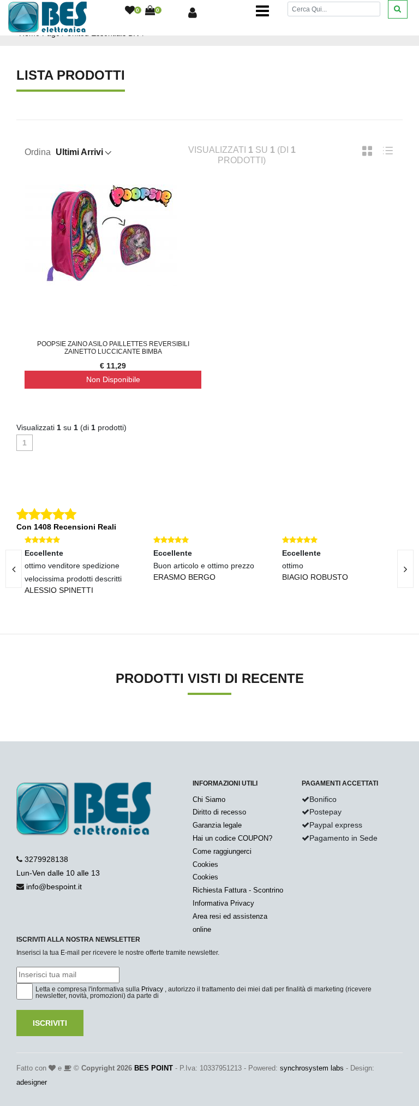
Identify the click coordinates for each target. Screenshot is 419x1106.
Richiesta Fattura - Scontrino (238, 890)
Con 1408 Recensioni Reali (66, 526)
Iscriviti (50, 1023)
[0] (130, 11)
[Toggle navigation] (262, 11)
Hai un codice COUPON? (232, 838)
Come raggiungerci (222, 851)
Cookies (205, 864)
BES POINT (153, 1068)
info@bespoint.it (54, 886)
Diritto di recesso (219, 812)
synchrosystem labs (312, 1068)
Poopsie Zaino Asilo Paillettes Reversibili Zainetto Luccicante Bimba (113, 347)
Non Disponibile (113, 379)
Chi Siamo (209, 799)
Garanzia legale (217, 825)
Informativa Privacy (223, 903)
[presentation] (405, 569)
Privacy (152, 989)
